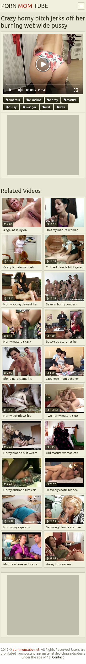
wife (62, 107)
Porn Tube (24, 6)
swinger (30, 107)
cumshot (35, 99)
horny (54, 99)
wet (47, 107)
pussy (12, 107)
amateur (14, 99)
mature (72, 99)
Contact (58, 657)
